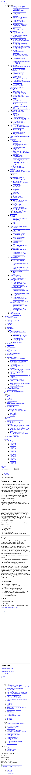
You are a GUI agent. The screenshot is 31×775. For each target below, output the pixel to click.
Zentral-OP (12, 216)
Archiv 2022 (13, 446)
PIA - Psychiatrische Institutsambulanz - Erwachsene (20, 182)
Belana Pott (15, 435)
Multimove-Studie (17, 141)
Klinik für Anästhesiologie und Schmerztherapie (20, 36)
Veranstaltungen (16, 334)
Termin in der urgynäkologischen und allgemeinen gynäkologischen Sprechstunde (21, 41)
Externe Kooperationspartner (19, 278)
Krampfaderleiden (17, 76)
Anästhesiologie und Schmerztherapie (19, 360)
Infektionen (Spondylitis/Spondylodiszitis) (20, 143)
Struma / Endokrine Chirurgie (20, 17)
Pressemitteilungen (11, 441)
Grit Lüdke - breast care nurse (20, 245)
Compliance (9, 402)
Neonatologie (16, 124)
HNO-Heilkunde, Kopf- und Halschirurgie (20, 109)
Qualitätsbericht (10, 773)
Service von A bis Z (11, 350)
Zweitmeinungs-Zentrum (18, 10)
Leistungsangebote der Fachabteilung (21, 66)
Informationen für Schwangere (20, 335)
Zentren (5, 476)
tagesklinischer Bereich (18, 130)
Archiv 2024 (13, 443)
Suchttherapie (16, 189)
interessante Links (17, 27)
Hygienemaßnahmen (17, 338)
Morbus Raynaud (17, 77)
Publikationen (16, 193)
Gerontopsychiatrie (17, 188)
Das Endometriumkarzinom (19, 260)
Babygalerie (9, 324)
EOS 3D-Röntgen (17, 315)
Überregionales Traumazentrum (17, 311)
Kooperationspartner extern (7, 671)
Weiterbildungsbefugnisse (13, 388)
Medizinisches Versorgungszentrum (15, 391)
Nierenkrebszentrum (14, 280)
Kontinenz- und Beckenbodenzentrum (19, 226)
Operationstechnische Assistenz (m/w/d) (19, 425)
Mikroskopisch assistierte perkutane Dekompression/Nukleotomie (21, 158)
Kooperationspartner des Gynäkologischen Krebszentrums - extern (21, 267)
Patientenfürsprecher (11, 347)
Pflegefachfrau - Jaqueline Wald (20, 433)
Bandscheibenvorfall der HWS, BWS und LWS (20, 162)
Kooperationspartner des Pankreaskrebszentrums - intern (20, 298)
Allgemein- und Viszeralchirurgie (17, 6)
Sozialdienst (9, 351)
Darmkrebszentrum (14, 248)
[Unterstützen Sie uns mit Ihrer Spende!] (11, 681)
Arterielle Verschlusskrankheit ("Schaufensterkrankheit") (20, 79)
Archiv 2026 (13, 454)
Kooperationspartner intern (7, 668)
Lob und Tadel (10, 345)
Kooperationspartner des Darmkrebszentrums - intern (19, 253)
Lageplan (9, 343)
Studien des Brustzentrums (19, 237)
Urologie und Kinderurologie (16, 210)
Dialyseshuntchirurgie (18, 73)
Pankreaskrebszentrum (15, 295)
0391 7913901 (4, 607)
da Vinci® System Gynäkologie (20, 55)
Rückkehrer (12, 416)
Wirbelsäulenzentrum (15, 313)
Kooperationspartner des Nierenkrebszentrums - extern (20, 285)
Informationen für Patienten (19, 249)
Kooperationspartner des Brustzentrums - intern (18, 235)
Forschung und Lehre (12, 390)
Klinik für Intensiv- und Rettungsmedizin (18, 33)
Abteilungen (6, 474)
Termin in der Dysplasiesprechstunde (21, 47)
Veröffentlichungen (17, 342)
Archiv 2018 (13, 451)
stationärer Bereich (17, 129)
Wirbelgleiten (16, 148)
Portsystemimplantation (18, 72)
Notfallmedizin (13, 377)
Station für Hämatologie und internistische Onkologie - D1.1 (20, 93)
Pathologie (12, 169)
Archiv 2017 (13, 463)
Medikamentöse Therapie (19, 233)
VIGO (14, 99)
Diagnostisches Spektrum (19, 68)
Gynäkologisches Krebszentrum (17, 259)
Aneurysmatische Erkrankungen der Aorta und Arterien (21, 82)
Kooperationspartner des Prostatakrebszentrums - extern (20, 308)
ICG (14, 222)
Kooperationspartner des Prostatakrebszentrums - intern (20, 304)
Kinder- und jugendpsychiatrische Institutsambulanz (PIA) (21, 127)
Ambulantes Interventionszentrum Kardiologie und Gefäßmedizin (21, 119)
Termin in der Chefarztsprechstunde (21, 49)
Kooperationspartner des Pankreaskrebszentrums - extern (20, 300)
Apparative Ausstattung (18, 207)
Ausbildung (15, 192)
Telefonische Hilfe (17, 341)
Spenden (9, 417)
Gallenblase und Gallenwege (19, 25)
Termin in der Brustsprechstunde (20, 43)
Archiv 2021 (13, 447)
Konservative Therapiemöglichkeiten (21, 229)
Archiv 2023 (13, 444)
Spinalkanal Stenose (17, 149)
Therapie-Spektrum (17, 196)
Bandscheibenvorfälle (18, 156)
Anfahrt (8, 319)
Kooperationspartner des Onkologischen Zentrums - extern (21, 292)
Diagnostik (15, 227)
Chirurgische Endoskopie (19, 14)
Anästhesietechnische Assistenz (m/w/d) (19, 428)
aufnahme (15, 190)
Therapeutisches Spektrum (19, 69)
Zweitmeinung (10, 354)
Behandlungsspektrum (18, 110)
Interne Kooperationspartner (19, 276)
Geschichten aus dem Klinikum (14, 409)
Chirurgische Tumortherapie (19, 12)
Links (14, 107)
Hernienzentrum (16, 13)
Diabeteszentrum (14, 257)
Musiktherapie (16, 89)
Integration (9, 437)
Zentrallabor (12, 215)
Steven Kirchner (13, 414)
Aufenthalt (9, 321)
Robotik (8, 349)
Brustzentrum (13, 231)
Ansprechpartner (17, 230)
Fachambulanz (10, 328)
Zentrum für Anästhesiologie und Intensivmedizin (18, 686)
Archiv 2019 (13, 450)
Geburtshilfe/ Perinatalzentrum (20, 64)
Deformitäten (16, 154)
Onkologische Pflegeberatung (20, 106)
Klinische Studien (5, 673)
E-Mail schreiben (18, 607)
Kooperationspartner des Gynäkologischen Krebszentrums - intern (21, 263)
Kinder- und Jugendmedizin (16, 121)
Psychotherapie (16, 186)
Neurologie (12, 376)
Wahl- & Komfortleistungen (13, 353)
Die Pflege (9, 398)
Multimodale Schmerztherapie (20, 200)
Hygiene (9, 330)
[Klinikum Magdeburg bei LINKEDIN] (5, 766)
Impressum (9, 771)
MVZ (5, 392)
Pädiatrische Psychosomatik (16, 170)
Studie (14, 306)
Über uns (9, 395)
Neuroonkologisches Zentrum (17, 279)
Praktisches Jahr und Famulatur (14, 422)
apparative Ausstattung (18, 85)
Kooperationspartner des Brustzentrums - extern (18, 239)
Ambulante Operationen (18, 20)
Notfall (2, 467)
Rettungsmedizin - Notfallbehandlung (17, 205)
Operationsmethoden (17, 57)
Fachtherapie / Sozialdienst (19, 132)
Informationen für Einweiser (19, 180)
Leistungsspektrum (17, 271)
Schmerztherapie (14, 199)
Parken (8, 346)
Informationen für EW (12, 357)
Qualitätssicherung (17, 178)
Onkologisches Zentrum (15, 287)
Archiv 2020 (13, 448)
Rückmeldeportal (17, 294)
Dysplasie (15, 59)
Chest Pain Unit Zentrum (16, 246)
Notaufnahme (13, 139)
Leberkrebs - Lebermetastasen (20, 24)
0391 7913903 (11, 607)
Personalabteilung (11, 421)
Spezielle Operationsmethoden (20, 208)
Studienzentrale (10, 406)
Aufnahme (9, 323)
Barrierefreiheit (10, 326)
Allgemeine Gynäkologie (19, 58)
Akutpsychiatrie (16, 184)
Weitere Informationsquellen (19, 336)
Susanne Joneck (13, 413)
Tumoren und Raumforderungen (20, 160)
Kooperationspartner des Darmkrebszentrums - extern (19, 255)
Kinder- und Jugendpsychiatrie (17, 125)
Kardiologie (15, 113)
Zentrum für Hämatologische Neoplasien (19, 270)
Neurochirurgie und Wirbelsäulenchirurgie (20, 136)
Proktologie (15, 16)
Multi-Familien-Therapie (18, 133)
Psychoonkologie (17, 100)
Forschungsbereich (17, 134)
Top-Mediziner (10, 407)
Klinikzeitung (10, 452)
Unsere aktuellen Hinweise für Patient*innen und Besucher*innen (18, 332)
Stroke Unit (12, 137)
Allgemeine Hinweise (18, 339)
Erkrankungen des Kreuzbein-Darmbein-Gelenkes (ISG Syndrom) (21, 152)
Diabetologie (16, 115)
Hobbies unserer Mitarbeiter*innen (18, 410)
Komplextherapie (17, 185)
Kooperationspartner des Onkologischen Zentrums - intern (20, 289)
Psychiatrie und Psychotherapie (17, 177)
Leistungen (15, 242)
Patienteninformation (17, 241)
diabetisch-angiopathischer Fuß (20, 74)
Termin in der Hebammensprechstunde (18, 51)
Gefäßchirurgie (13, 70)
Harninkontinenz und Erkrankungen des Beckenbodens (21, 61)
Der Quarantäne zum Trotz (19, 122)
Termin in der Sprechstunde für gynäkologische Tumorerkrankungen (21, 45)
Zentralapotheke (13, 214)
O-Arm (14, 223)
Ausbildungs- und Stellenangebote (15, 420)
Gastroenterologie (14, 65)
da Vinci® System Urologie (19, 211)
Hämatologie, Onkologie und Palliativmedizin (16, 87)
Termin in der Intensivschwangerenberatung (20, 53)
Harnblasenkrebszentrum (15, 275)
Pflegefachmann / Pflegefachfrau (17, 432)
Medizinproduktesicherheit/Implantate (16, 403)
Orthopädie (12, 140)
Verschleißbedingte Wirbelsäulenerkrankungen (19, 146)
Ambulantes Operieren (12, 317)
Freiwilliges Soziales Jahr (13, 436)
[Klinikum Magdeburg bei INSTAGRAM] (16, 765)
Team (14, 244)
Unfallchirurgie (13, 203)
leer (13, 174)
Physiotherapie (13, 173)
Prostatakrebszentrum (15, 302)
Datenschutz (9, 770)
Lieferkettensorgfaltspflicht (13, 405)
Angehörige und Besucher (13, 320)
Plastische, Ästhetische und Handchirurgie (20, 171)
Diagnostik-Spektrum (18, 197)
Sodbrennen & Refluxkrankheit (20, 18)
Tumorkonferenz (17, 250)
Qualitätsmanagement (12, 401)
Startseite (3, 1)
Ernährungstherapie (17, 91)
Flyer (14, 28)
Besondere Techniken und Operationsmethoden (19, 22)
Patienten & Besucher (12, 749)
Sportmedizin (16, 114)
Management (10, 396)
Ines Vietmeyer (13, 411)
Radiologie (12, 195)
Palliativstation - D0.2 (18, 95)
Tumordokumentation (18, 104)
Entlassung (9, 327)
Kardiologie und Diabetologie (17, 111)
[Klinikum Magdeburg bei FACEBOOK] (6, 765)
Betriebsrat (9, 399)
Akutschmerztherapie (18, 201)
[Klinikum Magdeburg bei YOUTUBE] (15, 766)
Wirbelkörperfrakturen (18, 155)
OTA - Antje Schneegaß (18, 426)
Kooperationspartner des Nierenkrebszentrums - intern (19, 283)
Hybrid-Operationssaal (18, 220)
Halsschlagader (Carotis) (18, 84)
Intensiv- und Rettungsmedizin (17, 362)
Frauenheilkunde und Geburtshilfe (18, 38)
